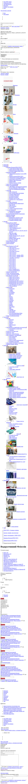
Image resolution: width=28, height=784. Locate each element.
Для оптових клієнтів (6, 10)
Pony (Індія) (12, 204)
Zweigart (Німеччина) (14, 194)
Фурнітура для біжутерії (12, 331)
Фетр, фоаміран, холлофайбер (13, 335)
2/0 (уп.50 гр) (12, 259)
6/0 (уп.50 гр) (12, 262)
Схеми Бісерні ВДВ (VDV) (15, 168)
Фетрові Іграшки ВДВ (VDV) (16, 171)
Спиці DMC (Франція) (14, 369)
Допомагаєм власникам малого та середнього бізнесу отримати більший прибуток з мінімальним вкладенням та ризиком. (14, 709)
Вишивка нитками (10, 172)
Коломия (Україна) (13, 197)
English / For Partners (8, 7)
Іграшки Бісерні (7, 563)
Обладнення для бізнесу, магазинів (14, 343)
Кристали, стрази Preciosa (12, 333)
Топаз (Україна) (13, 439)
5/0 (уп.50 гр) (12, 261)
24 (16, 561)
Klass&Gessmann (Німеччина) (16, 203)
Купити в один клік (16, 768)
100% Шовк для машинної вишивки (18, 186)
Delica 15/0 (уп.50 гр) (14, 278)
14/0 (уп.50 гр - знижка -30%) (16, 255)
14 (24, 565)
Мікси (10, 326)
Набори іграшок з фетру (12, 344)
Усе (4, 578)
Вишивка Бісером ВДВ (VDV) (13, 167)
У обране (3, 627)
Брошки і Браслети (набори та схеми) (12, 564)
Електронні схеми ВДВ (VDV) (16, 179)
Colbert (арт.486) (13, 234)
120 (9, 556)
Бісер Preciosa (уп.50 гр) (12, 246)
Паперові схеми (10, 216)
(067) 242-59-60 (16, 26)
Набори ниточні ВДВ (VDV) (16, 176)
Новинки (15, 85)
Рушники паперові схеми (15, 220)
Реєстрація (6, 14)
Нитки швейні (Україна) (15, 394)
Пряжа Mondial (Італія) (14, 358)
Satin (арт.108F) (13, 233)
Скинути (5, 596)
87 (22, 564)
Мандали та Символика (9, 560)
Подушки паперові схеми (15, 219)
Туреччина (11, 207)
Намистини (9, 287)
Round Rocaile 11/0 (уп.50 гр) (16, 282)
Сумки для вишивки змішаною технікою (13, 565)
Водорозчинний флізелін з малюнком (15, 213)
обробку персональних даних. (15, 46)
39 (7, 557)
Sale (11, 162)
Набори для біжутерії (11, 271)
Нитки (16, 387)
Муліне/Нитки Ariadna (11, 241)
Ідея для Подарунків (11, 496)
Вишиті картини (21, 511)
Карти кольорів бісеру (14, 270)
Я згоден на (13, 46)
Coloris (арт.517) (13, 229)
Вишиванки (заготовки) (15, 211)
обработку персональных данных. (17, 780)
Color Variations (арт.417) (15, 228)
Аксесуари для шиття (22, 404)
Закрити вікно (4, 65)
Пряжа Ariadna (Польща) (15, 356)
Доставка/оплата (7, 4)
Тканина (8, 190)
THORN (11, 309)
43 (8, 555)
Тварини (5, 556)
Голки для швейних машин (15, 423)
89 (24, 569)
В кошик (3, 624)
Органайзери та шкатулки (15, 328)
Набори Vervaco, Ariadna (15, 182)
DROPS (11, 301)
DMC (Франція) (13, 191)
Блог (4, 8)
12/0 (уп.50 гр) (12, 252)
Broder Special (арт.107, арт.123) (17, 235)
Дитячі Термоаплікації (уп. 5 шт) (17, 461)
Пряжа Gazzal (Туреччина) (15, 355)
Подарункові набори (14, 224)
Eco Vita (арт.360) (13, 239)
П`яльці (8, 200)
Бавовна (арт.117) (13, 225)
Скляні (11, 290)
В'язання (16, 133)
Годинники (6, 566)
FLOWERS (12, 292)
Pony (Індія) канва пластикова (16, 193)
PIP (10, 295)
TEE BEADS (12, 310)
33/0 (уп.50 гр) (12, 268)
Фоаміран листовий (14, 341)
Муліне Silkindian (10, 242)
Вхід (4, 13)
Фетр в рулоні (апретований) (16, 340)
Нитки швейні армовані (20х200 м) (17, 397)
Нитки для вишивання (11, 185)
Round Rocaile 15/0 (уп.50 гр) (16, 283)
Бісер (14, 114)
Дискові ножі (20, 446)
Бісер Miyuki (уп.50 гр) (11, 275)
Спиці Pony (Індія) (13, 366)
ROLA (10, 296)
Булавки (11, 411)
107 (7, 552)
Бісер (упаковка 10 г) (14, 269)
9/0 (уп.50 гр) (12, 266)
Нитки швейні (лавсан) (15, 396)
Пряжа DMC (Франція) (14, 354)
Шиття (15, 143)
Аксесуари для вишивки (12, 184)
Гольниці (11, 406)
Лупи (10, 407)
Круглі (10, 321)
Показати (5, 595)
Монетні (11, 322)
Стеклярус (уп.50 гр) (14, 257)
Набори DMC (12, 181)
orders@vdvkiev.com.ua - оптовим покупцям (15, 730)
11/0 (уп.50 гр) (12, 250)
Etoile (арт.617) (12, 237)
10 (12, 570)
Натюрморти (6, 554)
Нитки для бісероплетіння (12, 315)
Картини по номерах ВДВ (19, 519)
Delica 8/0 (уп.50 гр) (14, 279)
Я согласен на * (14, 780)
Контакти (5, 5)
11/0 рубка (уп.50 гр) (14, 251)
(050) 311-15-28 (14, 66)
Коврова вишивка (10, 215)
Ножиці (18, 433)
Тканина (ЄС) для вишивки (16, 199)
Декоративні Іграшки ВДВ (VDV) (17, 177)
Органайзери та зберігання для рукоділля (16, 327)
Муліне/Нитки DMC (11, 222)
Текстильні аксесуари (22, 495)
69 (10, 554)
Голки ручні (12, 425)
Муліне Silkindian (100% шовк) (16, 188)
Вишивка (17, 95)
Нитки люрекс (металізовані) (16, 393)
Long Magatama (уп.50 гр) (15, 284)
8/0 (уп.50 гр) (12, 265)
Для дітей (7, 592)
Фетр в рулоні (12, 339)
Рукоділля (15, 123)
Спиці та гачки (20, 365)
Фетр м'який (12, 337)
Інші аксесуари (13, 413)
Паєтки (8, 318)
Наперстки (12, 410)
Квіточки (11, 319)
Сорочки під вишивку (14, 212)
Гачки (10, 368)
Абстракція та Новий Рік (9, 561)
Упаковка (11, 330)
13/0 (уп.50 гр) (12, 253)
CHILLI (11, 299)
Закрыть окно (4, 782)
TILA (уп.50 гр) (13, 286)
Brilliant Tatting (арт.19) (14, 238)
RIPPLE (11, 305)
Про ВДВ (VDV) (7, 1)
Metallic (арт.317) (13, 226)
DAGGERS (12, 312)
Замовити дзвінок (5, 27)
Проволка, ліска (10, 332)
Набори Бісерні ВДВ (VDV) (16, 170)
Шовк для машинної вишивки (16, 392)
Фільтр (2, 598)
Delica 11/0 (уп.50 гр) (14, 277)
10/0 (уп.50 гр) (12, 247)
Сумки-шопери (14, 526)
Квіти (4, 552)
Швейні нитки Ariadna (14, 388)
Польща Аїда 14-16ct (14, 198)
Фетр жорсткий (13, 336)
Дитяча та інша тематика (9, 559)
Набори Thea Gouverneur (15, 180)
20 (16, 559)
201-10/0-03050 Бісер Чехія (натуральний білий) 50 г (15, 314)
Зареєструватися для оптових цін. (11, 706)
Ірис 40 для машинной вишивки (17, 189)
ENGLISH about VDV (8, 713)
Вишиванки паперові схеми (16, 217)
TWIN (10, 302)
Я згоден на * (12, 766)
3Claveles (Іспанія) (13, 435)
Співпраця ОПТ (7, 3)
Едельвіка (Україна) (14, 195)
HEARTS (11, 293)
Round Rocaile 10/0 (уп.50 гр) (16, 281)
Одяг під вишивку (10, 210)
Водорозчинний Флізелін (9, 568)
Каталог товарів (5, 73)
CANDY (11, 291)
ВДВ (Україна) (12, 206)
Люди (4, 557)
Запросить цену (13, 781)
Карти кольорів (10, 243)
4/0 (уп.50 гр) (12, 260)
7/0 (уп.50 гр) (12, 264)
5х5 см (6, 584)
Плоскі (11, 323)
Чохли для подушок (19, 504)
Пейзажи (5, 555)
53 (16, 560)
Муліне (15, 104)
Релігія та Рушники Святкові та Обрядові (13, 569)
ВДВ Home (16, 152)
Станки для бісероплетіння (15, 208)
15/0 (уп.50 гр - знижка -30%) (16, 256)
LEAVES (11, 300)
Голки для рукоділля (14, 426)
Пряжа (18, 353)
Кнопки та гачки (13, 412)
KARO (11, 304)
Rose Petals (11, 306)
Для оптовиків (12, 626)
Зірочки (11, 297)
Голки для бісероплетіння (12, 273)
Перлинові (11, 288)
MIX (10, 308)
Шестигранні (12, 324)
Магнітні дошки (13, 408)
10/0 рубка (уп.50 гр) (14, 248)
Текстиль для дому (21, 488)
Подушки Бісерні (7, 570)
